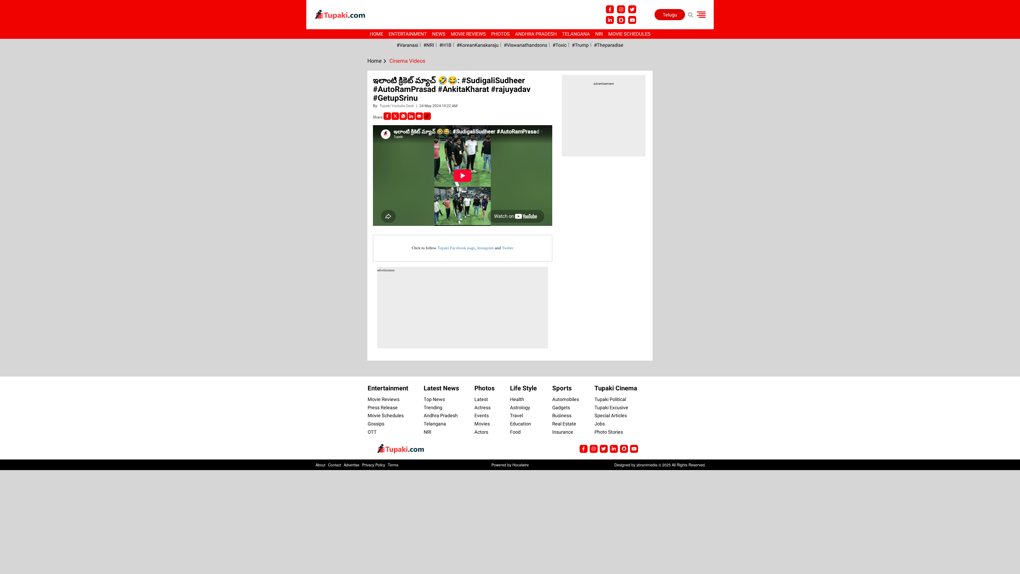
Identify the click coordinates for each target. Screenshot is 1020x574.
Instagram (485, 248)
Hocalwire (520, 464)
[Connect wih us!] (610, 20)
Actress (482, 407)
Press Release (383, 407)
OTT (372, 432)
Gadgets (561, 407)
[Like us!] (610, 9)
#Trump (580, 45)
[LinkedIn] (411, 116)
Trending (433, 407)
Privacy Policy (373, 464)
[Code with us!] (621, 20)
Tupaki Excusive (611, 407)
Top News (434, 399)
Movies (482, 424)
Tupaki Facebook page (456, 248)
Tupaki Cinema (615, 388)
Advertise (351, 464)
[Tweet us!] (621, 9)
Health (517, 399)
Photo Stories (608, 432)
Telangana (576, 34)
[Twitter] (395, 116)
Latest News (441, 388)
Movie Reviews (468, 34)
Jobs (599, 424)
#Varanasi (407, 45)
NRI (599, 34)
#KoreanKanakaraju (478, 45)
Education (520, 424)
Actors (481, 432)
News (438, 34)
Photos (500, 34)
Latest (481, 399)
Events (481, 415)
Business (561, 415)
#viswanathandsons (525, 45)
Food (515, 432)
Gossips (376, 424)
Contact (334, 464)
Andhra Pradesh (536, 34)
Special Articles (610, 415)
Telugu (670, 15)
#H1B (445, 45)
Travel (516, 415)
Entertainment (408, 34)
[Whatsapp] (403, 116)
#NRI (428, 45)
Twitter (507, 248)
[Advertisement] (24, 194)
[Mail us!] (632, 20)
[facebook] (387, 116)
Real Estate (564, 424)
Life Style (523, 388)
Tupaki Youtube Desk (397, 106)
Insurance (562, 432)
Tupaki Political (610, 399)
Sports (562, 388)
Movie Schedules (629, 34)
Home (376, 34)
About (320, 464)
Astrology (520, 407)
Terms (393, 464)
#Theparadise (608, 45)
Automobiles (565, 399)
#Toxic (559, 45)
